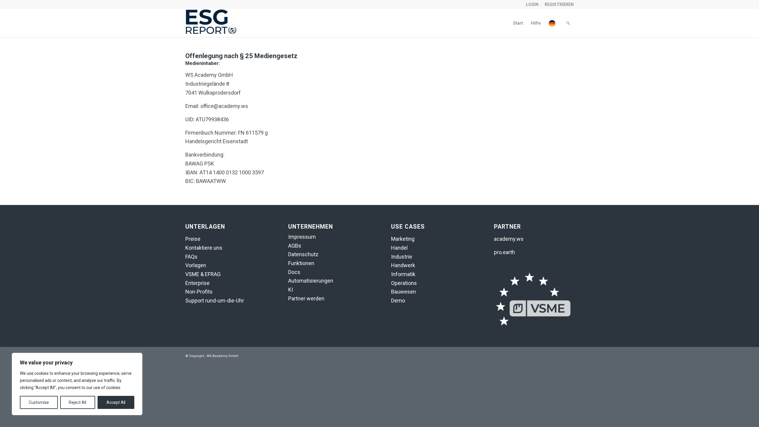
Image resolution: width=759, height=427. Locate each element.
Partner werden (306, 298)
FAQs (191, 257)
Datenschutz (303, 254)
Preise (192, 239)
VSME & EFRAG (203, 274)
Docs (294, 272)
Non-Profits (199, 292)
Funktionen (301, 263)
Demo (398, 300)
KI (290, 289)
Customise (39, 402)
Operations (404, 283)
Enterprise (197, 283)
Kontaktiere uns (203, 248)
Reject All (77, 402)
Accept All (115, 402)
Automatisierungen (310, 281)
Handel (399, 248)
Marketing (402, 239)
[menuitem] (532, 5)
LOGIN (532, 4)
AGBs (294, 246)
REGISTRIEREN (559, 4)
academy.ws (509, 239)
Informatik (403, 274)
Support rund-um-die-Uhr (214, 300)
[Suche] (568, 23)
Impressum (302, 237)
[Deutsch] (553, 23)
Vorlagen (195, 265)
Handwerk (403, 265)
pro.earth (504, 252)
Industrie (401, 257)
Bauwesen (403, 292)
